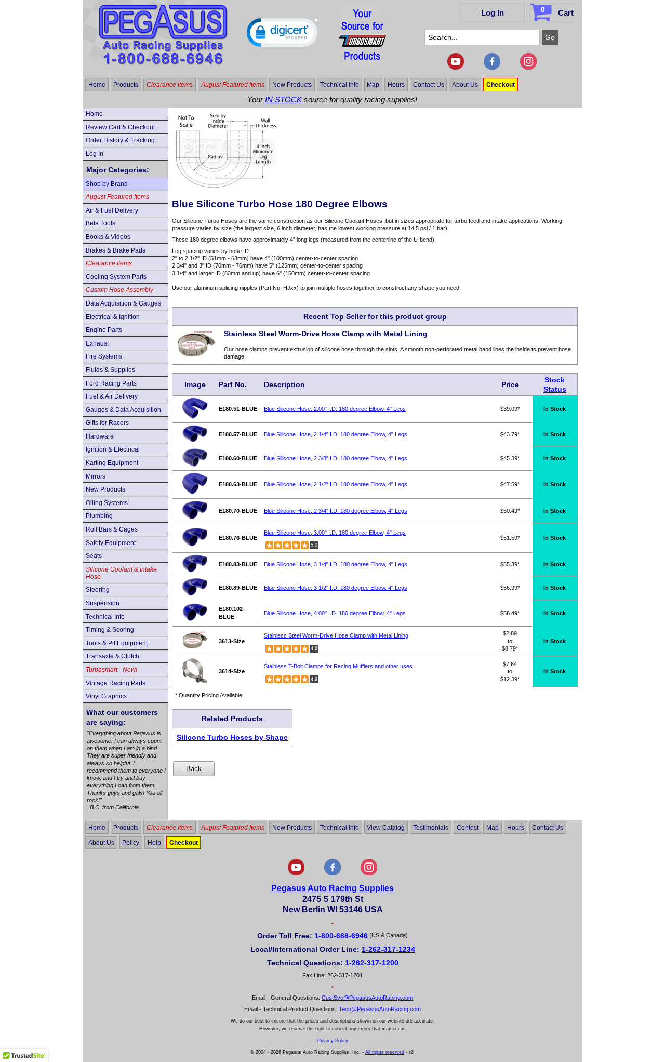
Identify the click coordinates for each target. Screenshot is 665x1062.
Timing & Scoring (110, 629)
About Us (465, 84)
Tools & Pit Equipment (117, 643)
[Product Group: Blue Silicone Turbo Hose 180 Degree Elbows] (225, 187)
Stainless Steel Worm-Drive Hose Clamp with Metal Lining (336, 635)
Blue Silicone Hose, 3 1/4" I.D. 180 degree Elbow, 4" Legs (335, 564)
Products (125, 84)
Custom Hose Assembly (119, 290)
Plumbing (99, 516)
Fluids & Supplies (110, 370)
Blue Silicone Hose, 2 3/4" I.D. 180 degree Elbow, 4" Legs (335, 511)
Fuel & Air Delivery (112, 396)
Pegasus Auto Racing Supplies (332, 888)
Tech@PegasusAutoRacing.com (380, 1009)
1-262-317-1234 (388, 949)
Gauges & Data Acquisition (123, 410)
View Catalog (386, 827)
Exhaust (97, 343)
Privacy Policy (332, 1040)
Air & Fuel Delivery (112, 210)
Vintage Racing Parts (115, 683)
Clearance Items (170, 84)
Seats (94, 556)
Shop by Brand (107, 184)
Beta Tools (100, 223)
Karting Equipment (112, 463)
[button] (282, 34)
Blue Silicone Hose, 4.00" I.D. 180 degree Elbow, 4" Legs (335, 613)
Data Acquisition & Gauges (123, 303)
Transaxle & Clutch (112, 656)
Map (373, 84)
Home (96, 84)
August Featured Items (232, 84)
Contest (467, 827)
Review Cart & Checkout (120, 127)
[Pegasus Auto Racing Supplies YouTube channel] (455, 67)
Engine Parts (104, 330)
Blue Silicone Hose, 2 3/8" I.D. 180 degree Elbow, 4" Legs (335, 458)
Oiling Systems (107, 503)
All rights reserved (384, 1052)
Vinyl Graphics (106, 696)
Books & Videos (108, 237)
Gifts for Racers (107, 423)
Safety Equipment (111, 543)
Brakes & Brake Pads (115, 250)
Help (154, 842)
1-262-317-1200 (371, 963)
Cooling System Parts (116, 277)
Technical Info (339, 84)
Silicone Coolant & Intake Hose (121, 573)
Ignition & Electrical (113, 449)
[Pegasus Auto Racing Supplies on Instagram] (528, 67)
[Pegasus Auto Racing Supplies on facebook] (492, 67)
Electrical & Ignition (113, 317)
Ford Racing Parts (111, 383)
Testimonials (430, 827)
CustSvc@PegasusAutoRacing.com (367, 997)
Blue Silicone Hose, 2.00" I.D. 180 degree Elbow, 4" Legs (335, 409)
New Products (292, 84)
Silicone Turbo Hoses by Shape (232, 737)
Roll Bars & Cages (112, 529)
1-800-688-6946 (341, 936)
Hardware (100, 436)
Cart (557, 11)
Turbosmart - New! (111, 669)
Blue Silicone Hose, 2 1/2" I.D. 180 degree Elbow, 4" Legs (335, 484)
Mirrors (95, 476)
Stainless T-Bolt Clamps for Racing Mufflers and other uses (338, 666)
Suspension (102, 603)
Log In (492, 12)
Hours (396, 84)
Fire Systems (104, 356)
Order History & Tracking (120, 140)
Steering (98, 589)
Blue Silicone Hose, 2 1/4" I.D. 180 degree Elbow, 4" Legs (335, 434)
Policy (130, 842)
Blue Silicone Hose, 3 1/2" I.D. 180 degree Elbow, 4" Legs (335, 588)
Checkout (500, 84)
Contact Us (428, 84)
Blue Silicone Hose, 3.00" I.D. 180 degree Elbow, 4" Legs (335, 532)
